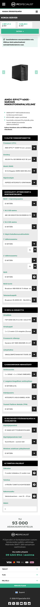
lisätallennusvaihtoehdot (17, 234)
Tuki (4, 575)
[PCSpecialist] (22, 4)
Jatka (20, 31)
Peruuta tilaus (20, 585)
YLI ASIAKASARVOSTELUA (20, 523)
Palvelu (5, 581)
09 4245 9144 (14, 554)
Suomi (22, 592)
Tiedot (5, 569)
